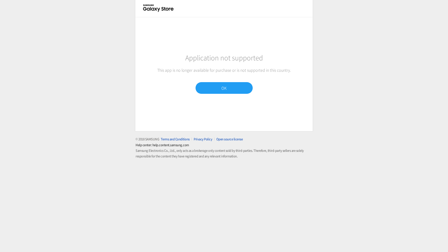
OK (224, 88)
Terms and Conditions (175, 139)
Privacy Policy (203, 139)
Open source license (229, 139)
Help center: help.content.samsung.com (162, 145)
